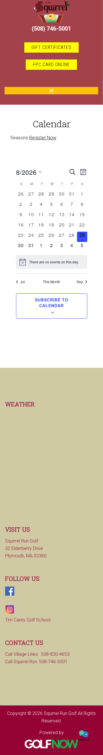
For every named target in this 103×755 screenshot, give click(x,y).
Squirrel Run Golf (51, 11)
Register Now (42, 137)
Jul (22, 281)
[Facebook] (9, 594)
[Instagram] (9, 612)
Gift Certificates (51, 47)
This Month (51, 281)
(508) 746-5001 (51, 28)
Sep (80, 281)
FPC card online (51, 64)
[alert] (51, 262)
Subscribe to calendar (51, 302)
